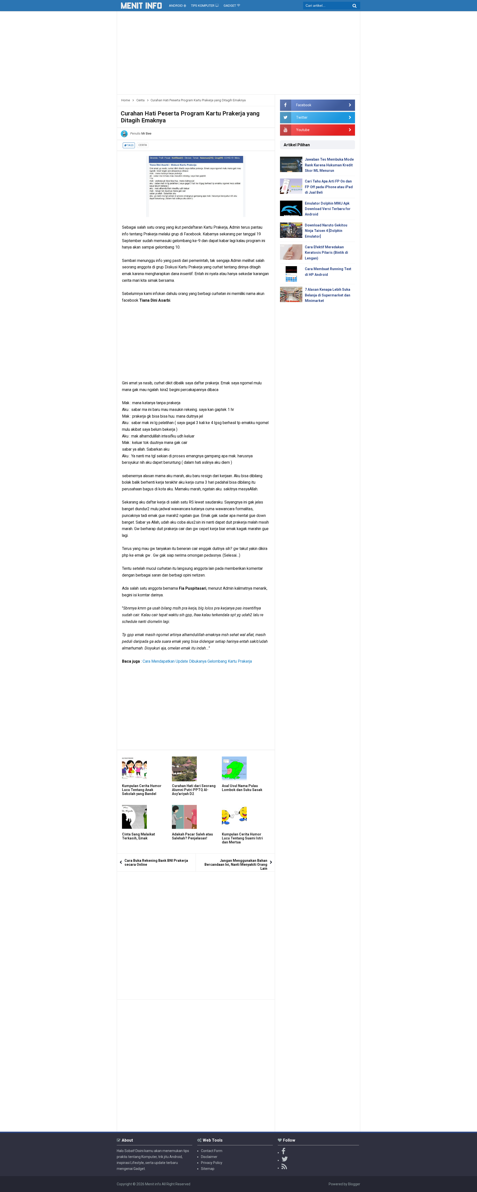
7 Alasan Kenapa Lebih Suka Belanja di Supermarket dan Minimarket (327, 295)
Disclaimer (209, 1157)
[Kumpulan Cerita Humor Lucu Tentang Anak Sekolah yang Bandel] (145, 769)
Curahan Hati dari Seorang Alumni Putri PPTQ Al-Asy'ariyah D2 (194, 790)
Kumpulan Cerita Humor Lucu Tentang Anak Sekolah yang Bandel (141, 790)
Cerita (142, 145)
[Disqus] (196, 934)
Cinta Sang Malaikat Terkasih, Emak (138, 836)
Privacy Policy (211, 1163)
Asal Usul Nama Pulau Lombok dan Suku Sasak (242, 788)
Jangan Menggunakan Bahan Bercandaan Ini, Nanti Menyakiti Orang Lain (235, 864)
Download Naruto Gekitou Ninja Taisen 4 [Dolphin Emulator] (326, 230)
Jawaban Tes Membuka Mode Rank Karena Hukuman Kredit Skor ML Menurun (329, 165)
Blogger (354, 1184)
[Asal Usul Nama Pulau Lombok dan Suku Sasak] (245, 769)
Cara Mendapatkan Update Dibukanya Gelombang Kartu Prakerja (197, 661)
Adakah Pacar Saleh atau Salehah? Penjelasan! (192, 836)
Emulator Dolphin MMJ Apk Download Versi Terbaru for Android (328, 209)
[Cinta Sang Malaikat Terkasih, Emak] (145, 817)
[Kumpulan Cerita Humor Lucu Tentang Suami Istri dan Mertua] (245, 817)
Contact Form (211, 1151)
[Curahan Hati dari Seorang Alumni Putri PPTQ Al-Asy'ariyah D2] (195, 769)
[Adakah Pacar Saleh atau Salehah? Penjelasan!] (195, 817)
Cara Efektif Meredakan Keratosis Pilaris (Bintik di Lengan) (326, 252)
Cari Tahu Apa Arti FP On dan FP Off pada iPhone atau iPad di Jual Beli (329, 186)
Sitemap (207, 1169)
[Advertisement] (238, 54)
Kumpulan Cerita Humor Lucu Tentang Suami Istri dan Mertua (242, 838)
